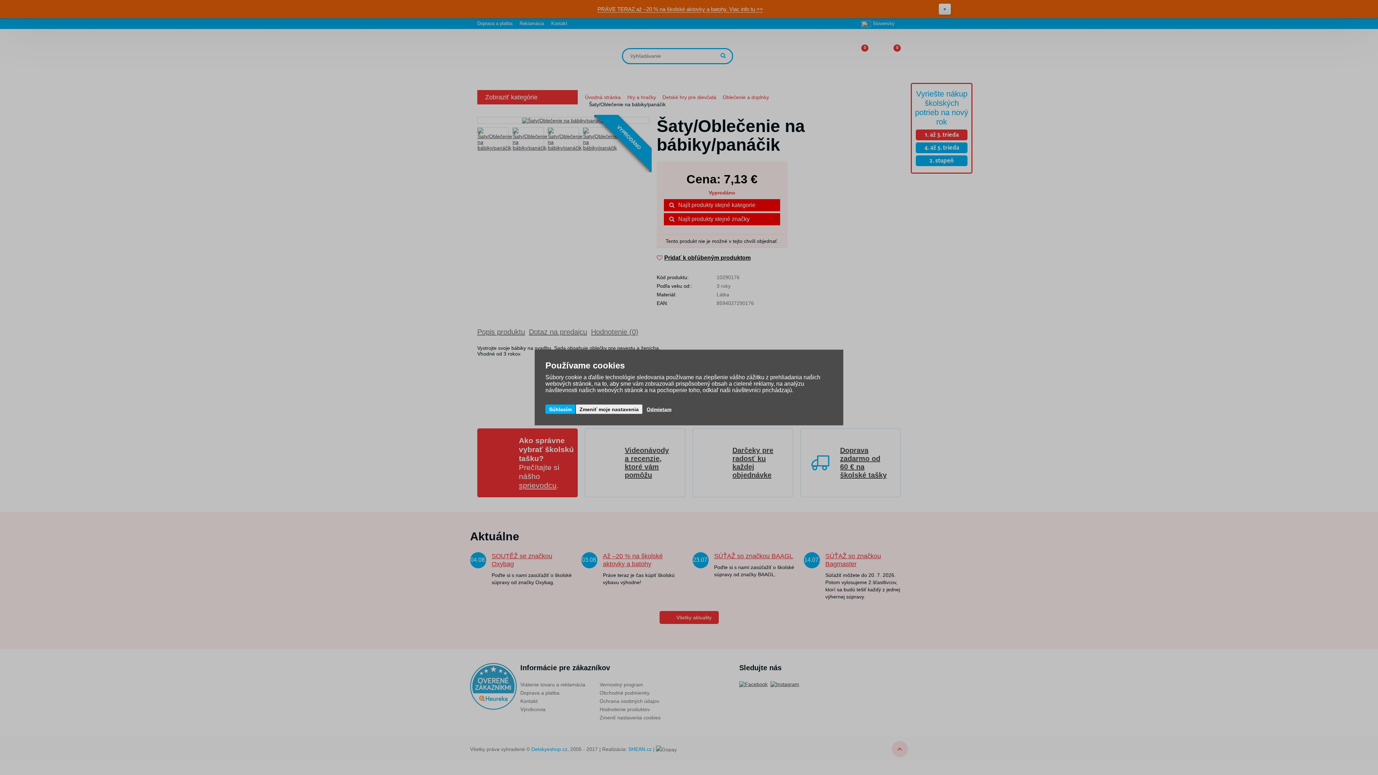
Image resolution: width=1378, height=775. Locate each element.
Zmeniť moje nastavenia (609, 409)
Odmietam (659, 409)
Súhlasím (560, 409)
